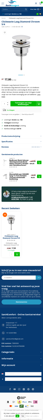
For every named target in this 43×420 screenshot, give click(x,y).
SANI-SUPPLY (6, 26)
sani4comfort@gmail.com (14, 339)
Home (4, 18)
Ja (17, 416)
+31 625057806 (11, 333)
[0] (40, 3)
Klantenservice (21, 302)
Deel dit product (27, 114)
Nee (22, 416)
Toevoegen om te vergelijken (11, 114)
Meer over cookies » (32, 416)
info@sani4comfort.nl (19, 197)
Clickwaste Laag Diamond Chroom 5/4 (21, 18)
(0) (22, 27)
